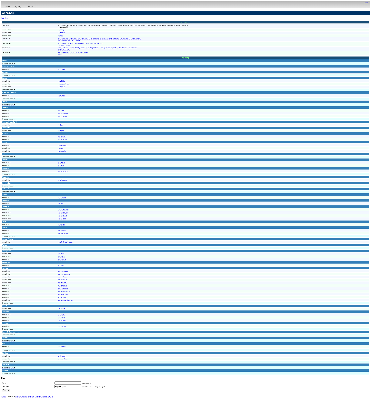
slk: (61, 309)
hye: (62, 180)
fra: (63, 145)
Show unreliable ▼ (8, 63)
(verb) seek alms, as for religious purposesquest (73, 53)
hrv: (61, 162)
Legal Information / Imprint (44, 396)
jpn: (61, 203)
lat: (61, 224)
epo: (61, 131)
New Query (5, 18)
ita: (62, 197)
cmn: (61, 95)
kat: (63, 209)
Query (18, 6)
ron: (61, 265)
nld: (62, 230)
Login (366, 3)
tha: (62, 347)
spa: (61, 314)
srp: (62, 326)
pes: (65, 242)
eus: (62, 136)
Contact (29, 6)
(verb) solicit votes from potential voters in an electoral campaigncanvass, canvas (80, 44)
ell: (60, 125)
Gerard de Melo (21, 396)
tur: (62, 356)
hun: (63, 171)
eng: (61, 30)
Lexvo (3, 396)
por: (61, 254)
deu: (61, 110)
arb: (61, 69)
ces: (61, 81)
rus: (63, 271)
